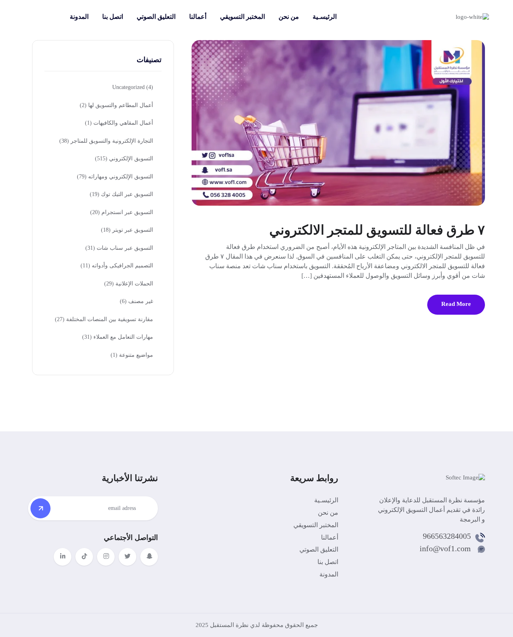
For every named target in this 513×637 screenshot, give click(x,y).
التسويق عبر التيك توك (121, 194)
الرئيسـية (325, 16)
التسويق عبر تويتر (127, 230)
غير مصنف (136, 301)
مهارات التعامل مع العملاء (117, 337)
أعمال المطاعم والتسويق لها (116, 105)
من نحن (289, 16)
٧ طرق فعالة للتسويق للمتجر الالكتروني (377, 230)
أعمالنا (197, 16)
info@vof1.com (445, 548)
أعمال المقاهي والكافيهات (119, 123)
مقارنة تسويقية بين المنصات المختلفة (104, 319)
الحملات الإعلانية (128, 284)
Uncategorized (132, 87)
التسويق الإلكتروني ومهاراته (115, 177)
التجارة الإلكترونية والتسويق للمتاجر (106, 141)
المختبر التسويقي (242, 16)
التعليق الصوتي (156, 16)
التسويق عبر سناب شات (119, 248)
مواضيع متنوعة (132, 355)
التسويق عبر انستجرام (121, 212)
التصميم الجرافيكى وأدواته (117, 266)
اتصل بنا (112, 16)
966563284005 (447, 536)
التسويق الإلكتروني (124, 159)
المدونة (79, 16)
